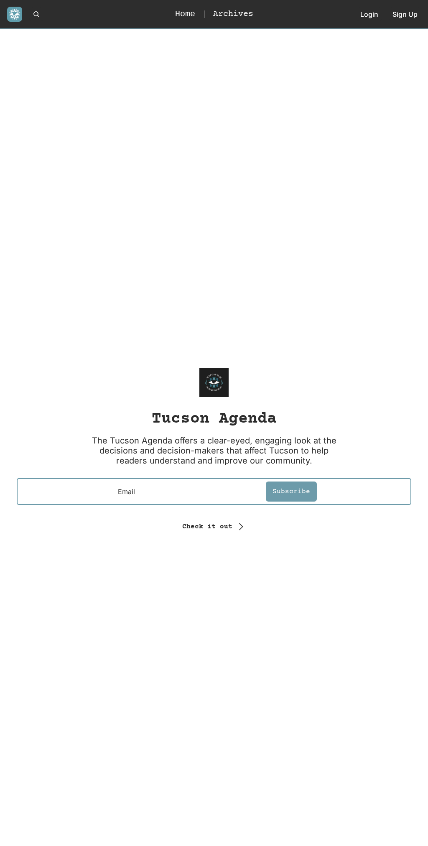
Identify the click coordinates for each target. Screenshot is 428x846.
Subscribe (291, 491)
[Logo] (15, 14)
